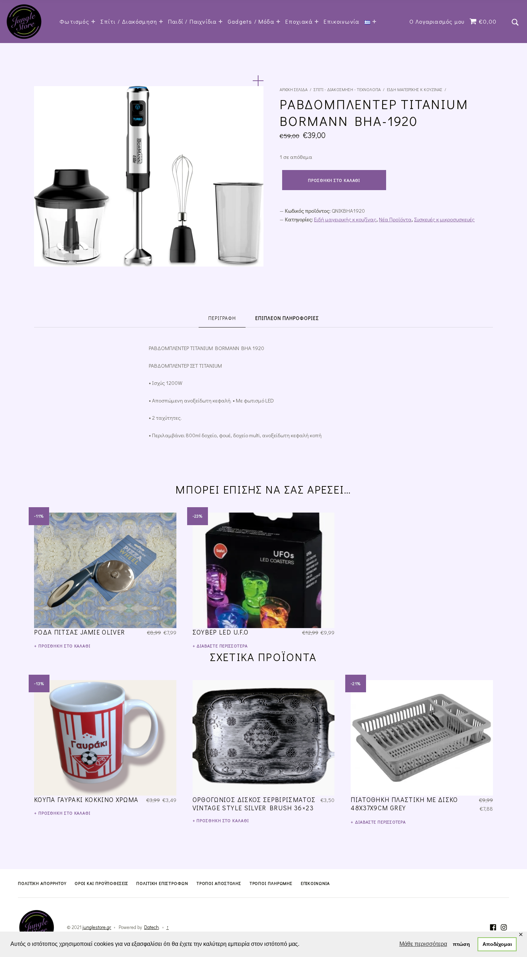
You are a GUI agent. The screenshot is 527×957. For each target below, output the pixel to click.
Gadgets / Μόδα (251, 21)
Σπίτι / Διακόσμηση (128, 21)
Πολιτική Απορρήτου (42, 883)
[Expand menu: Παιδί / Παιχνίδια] (220, 21)
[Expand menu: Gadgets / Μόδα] (278, 21)
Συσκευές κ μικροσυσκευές (444, 219)
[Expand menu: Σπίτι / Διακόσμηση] (161, 21)
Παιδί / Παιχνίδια (192, 21)
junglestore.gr (96, 927)
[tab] (222, 318)
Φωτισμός (74, 21)
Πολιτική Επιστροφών (162, 883)
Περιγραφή (222, 318)
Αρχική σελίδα (294, 89)
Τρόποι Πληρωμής (271, 883)
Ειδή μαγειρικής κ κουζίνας (414, 89)
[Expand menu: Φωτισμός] (93, 21)
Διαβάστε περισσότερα (221, 646)
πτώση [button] (461, 944)
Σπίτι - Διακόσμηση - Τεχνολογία (347, 89)
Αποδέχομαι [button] (497, 944)
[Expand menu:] (374, 21)
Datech (151, 927)
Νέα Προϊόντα (395, 219)
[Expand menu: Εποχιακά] (316, 21)
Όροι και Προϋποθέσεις (101, 883)
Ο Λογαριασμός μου (436, 21)
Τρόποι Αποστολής (218, 883)
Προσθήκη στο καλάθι (334, 180)
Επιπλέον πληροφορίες (287, 318)
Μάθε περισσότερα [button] (423, 944)
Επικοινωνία (341, 21)
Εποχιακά (299, 21)
